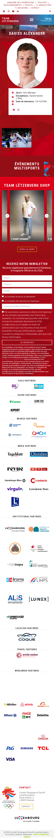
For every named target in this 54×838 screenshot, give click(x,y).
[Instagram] (8, 11)
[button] (50, 11)
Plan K (36, 834)
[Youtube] (13, 11)
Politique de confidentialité (13, 359)
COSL (46, 19)
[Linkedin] (18, 11)
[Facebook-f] (4, 11)
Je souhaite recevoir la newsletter (19, 296)
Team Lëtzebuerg (10, 20)
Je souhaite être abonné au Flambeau (21, 301)
